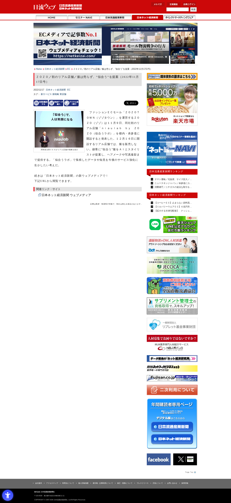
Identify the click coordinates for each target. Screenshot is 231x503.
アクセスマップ (52, 483)
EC (68, 69)
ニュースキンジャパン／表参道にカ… (173, 183)
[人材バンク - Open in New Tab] (172, 344)
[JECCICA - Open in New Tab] (172, 266)
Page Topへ (190, 472)
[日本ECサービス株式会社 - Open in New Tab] (172, 225)
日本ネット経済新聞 (147, 17)
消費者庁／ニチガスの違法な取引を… (173, 187)
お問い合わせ (172, 483)
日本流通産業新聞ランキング (166, 171)
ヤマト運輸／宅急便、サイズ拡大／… (173, 179)
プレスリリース (142, 483)
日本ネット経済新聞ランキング (167, 195)
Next (192, 150)
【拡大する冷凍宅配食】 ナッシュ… (173, 210)
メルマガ (158, 4)
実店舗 (63, 94)
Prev (151, 150)
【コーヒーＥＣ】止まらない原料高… (173, 203)
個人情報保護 (83, 483)
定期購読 (173, 4)
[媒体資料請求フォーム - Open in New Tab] (172, 77)
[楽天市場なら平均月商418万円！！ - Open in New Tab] (172, 105)
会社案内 (38, 483)
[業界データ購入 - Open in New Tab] (56, 103)
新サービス (46, 94)
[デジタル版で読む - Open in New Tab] (71, 103)
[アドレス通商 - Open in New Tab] (172, 245)
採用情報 (184, 483)
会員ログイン (189, 4)
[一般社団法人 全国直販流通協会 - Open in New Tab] (172, 286)
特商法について (68, 483)
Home (51, 17)
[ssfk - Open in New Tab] (172, 306)
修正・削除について (124, 483)
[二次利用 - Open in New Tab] (172, 390)
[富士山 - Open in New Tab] (172, 379)
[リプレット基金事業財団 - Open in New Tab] (172, 325)
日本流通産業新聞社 (57, 6)
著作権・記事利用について (103, 483)
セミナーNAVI (83, 17)
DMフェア (179, 17)
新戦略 (56, 94)
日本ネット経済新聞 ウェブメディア (66, 195)
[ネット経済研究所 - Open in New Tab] (172, 149)
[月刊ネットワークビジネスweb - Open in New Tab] (172, 369)
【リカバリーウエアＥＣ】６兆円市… (173, 206)
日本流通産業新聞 (115, 17)
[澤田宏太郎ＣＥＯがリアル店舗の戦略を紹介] (59, 129)
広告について (158, 483)
